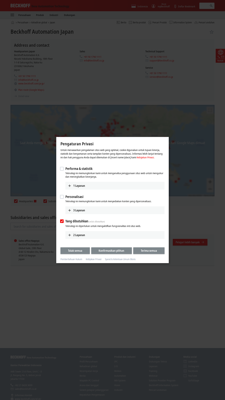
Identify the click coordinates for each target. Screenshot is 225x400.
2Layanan (79, 235)
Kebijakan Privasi (93, 259)
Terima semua (149, 251)
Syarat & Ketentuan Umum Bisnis (120, 259)
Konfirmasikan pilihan (111, 251)
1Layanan (79, 186)
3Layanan (79, 210)
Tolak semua (75, 251)
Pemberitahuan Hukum (71, 259)
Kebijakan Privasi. (146, 157)
